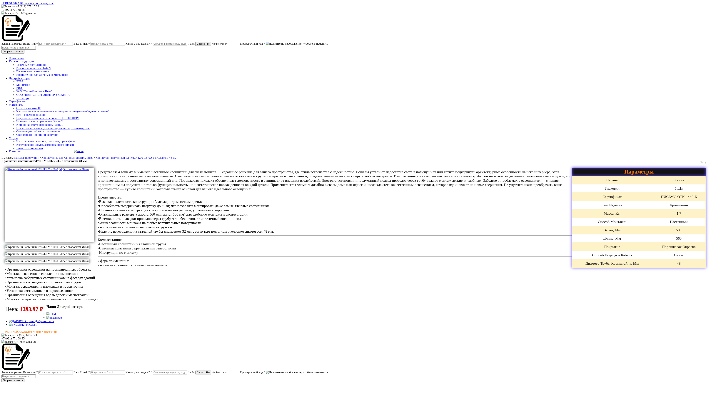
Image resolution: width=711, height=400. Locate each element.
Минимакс (23, 84)
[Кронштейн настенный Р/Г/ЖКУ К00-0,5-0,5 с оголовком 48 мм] (49, 205)
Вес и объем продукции (31, 114)
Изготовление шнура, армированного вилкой (45, 144)
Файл (191, 43)
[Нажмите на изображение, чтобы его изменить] (297, 43)
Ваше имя (30, 43)
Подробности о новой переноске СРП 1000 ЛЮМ (47, 118)
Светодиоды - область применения (38, 131)
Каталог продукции (21, 61)
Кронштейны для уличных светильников (42, 74)
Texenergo (22, 98)
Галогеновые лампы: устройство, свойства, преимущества (53, 128)
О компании (16, 58)
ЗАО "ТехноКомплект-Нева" (34, 91)
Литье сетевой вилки (29, 148)
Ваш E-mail (82, 43)
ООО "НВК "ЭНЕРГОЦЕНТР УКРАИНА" (43, 94)
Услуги (13, 138)
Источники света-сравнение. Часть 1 (39, 124)
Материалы (16, 104)
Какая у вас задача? (139, 43)
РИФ (19, 88)
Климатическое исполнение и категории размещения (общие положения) (62, 111)
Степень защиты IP (28, 108)
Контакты (15, 151)
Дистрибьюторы (19, 78)
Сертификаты (17, 101)
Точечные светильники (31, 64)
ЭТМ (19, 81)
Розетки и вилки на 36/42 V (33, 68)
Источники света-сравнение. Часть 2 (39, 121)
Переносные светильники (32, 71)
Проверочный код (252, 43)
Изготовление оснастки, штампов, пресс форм (45, 141)
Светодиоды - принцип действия (37, 134)
